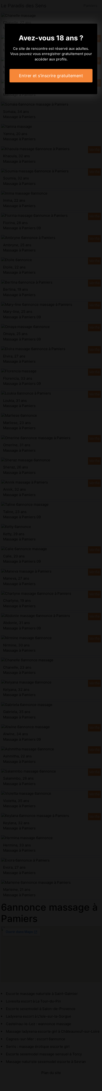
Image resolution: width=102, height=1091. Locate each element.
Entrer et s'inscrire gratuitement (51, 75)
